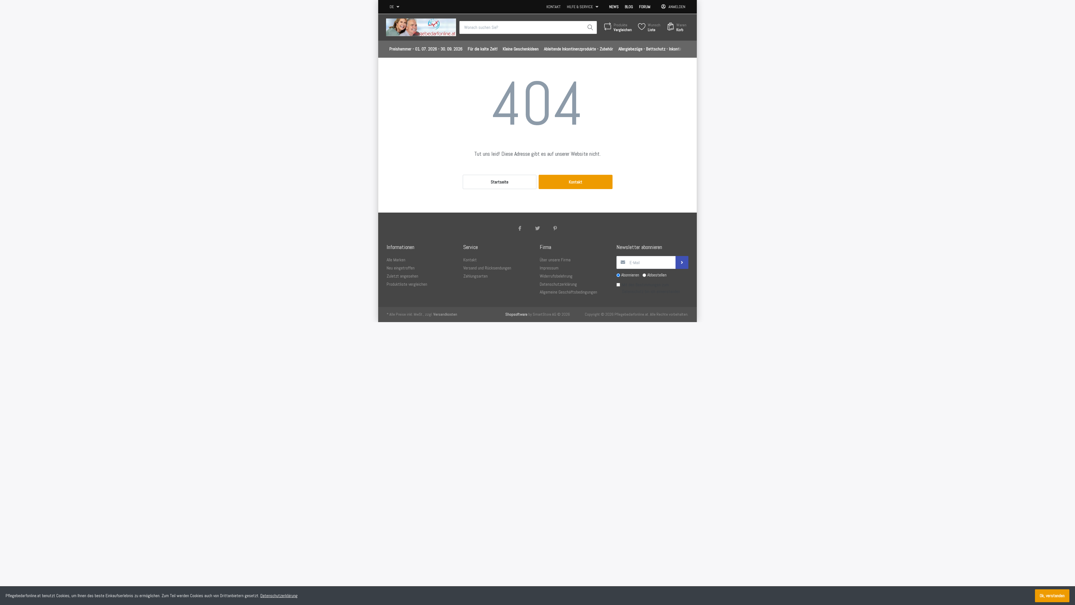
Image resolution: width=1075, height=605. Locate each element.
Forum (644, 6)
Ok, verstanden (1052, 596)
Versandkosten (445, 314)
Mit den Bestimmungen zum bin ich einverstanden (651, 288)
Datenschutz (633, 291)
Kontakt (553, 6)
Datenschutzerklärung (279, 596)
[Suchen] (590, 27)
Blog (629, 6)
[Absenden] (682, 262)
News (614, 6)
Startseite (499, 182)
